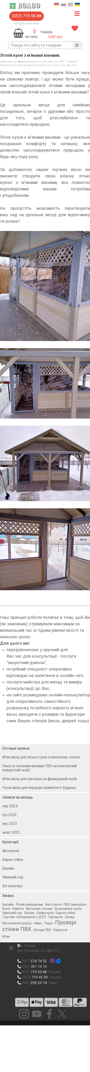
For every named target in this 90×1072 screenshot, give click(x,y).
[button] (26, 16)
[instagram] (24, 1014)
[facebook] (49, 1014)
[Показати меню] (77, 13)
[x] (62, 1014)
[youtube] (36, 1014)
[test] (22, 1002)
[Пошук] (77, 45)
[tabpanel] (51, 32)
